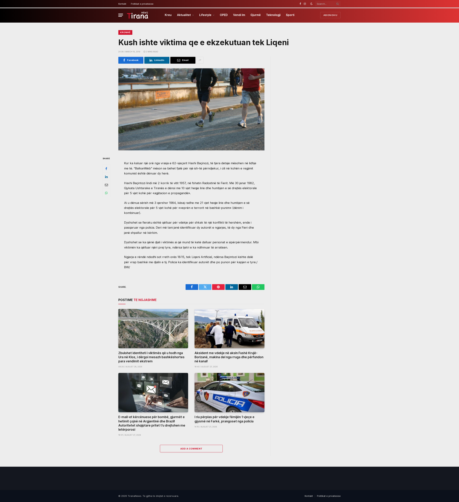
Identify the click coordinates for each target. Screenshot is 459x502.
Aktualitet (184, 15)
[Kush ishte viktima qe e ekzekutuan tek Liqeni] (191, 109)
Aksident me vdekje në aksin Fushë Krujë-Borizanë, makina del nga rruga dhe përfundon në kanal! (229, 357)
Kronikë (125, 32)
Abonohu (330, 15)
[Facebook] (106, 168)
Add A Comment (191, 448)
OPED (224, 15)
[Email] (106, 185)
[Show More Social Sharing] (200, 60)
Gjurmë (255, 15)
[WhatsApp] (106, 193)
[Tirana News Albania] (138, 15)
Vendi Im (239, 15)
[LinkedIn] (106, 176)
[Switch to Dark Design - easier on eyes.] (311, 4)
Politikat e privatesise (142, 3)
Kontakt (122, 3)
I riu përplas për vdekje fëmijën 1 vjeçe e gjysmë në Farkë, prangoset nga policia (224, 419)
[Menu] (120, 15)
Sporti (290, 15)
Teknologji (273, 15)
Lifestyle (205, 15)
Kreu (168, 15)
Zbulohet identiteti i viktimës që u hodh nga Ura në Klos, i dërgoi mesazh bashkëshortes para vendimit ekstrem (151, 357)
